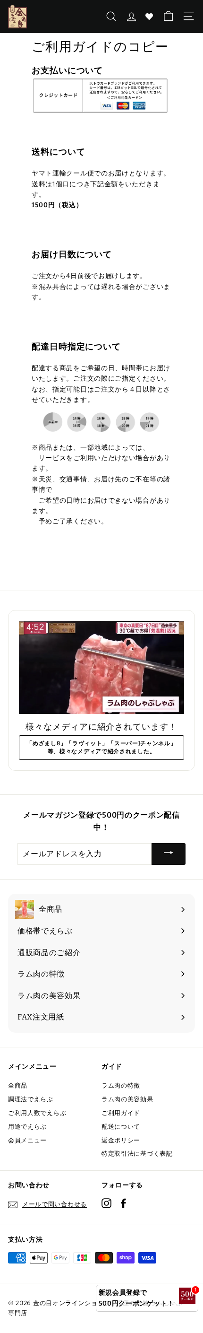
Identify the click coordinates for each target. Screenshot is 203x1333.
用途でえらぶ (27, 1126)
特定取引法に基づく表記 (137, 1153)
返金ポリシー (121, 1140)
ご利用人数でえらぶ (37, 1112)
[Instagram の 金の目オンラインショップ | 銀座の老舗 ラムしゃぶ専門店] (106, 1203)
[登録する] (169, 854)
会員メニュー (27, 1140)
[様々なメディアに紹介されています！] (101, 667)
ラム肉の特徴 (121, 1085)
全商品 (17, 1085)
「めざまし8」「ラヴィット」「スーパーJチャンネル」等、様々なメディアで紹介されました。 (101, 747)
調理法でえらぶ (30, 1099)
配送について (121, 1126)
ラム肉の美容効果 (127, 1099)
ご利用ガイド (121, 1112)
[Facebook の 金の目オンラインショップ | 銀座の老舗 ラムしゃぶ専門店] (123, 1203)
